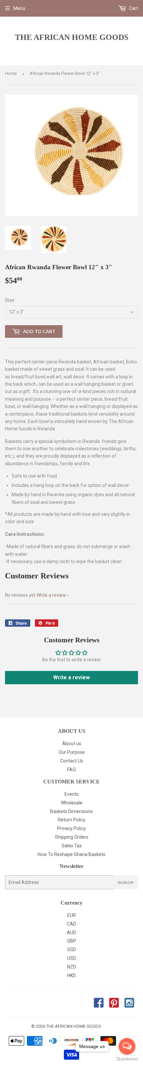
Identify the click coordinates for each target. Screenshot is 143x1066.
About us (71, 743)
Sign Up (126, 882)
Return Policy (71, 819)
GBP (71, 941)
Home (11, 73)
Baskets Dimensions (71, 811)
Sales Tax (72, 845)
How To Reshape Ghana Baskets (71, 854)
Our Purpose (72, 752)
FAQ (71, 769)
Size (9, 300)
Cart (133, 8)
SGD (71, 949)
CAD (71, 924)
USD (71, 958)
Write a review (51, 595)
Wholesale (71, 802)
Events (72, 794)
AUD (71, 932)
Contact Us (71, 760)
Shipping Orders (71, 837)
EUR (71, 915)
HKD (71, 975)
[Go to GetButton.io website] (127, 1059)
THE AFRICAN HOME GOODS (71, 37)
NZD (71, 966)
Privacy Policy (71, 828)
